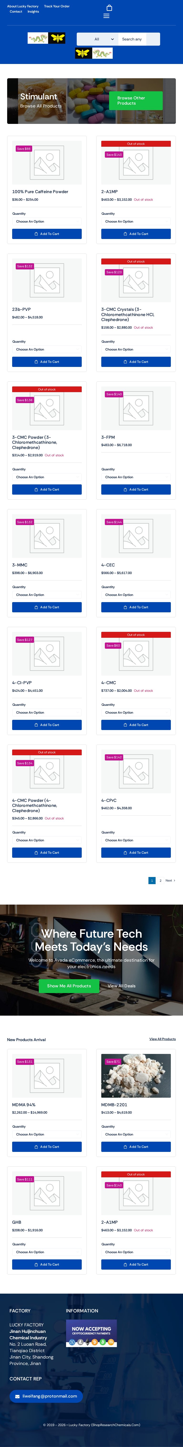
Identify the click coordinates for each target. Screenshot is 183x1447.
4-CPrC (109, 800)
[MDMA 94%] (47, 1076)
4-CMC (108, 683)
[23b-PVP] (47, 280)
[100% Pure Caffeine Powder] (47, 163)
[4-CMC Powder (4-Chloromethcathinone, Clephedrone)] (47, 771)
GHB (16, 1222)
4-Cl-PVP (22, 683)
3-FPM (108, 437)
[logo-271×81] (46, 35)
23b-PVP (21, 309)
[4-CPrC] (136, 771)
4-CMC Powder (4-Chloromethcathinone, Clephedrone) (34, 806)
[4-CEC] (136, 536)
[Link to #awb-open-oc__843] (106, 15)
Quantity (19, 213)
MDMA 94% (24, 1105)
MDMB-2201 (114, 1105)
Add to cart (49, 234)
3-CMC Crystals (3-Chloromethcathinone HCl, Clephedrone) (127, 314)
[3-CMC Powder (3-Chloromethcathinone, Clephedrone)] (47, 408)
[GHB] (47, 1193)
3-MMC (19, 565)
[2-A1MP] (136, 163)
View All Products (162, 1039)
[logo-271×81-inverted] (94, 50)
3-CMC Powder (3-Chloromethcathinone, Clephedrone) (34, 442)
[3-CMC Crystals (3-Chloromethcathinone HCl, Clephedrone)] (136, 280)
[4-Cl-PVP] (47, 654)
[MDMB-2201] (136, 1076)
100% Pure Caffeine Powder (40, 192)
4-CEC (108, 565)
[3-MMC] (47, 536)
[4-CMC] (136, 654)
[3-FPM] (136, 408)
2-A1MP (109, 192)
